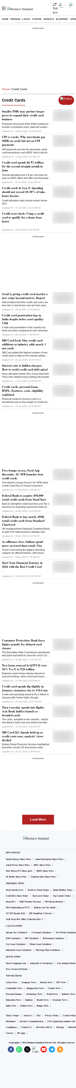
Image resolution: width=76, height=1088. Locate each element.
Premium (15, 19)
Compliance (11, 1027)
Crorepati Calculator (42, 932)
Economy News (60, 1000)
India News (11, 1005)
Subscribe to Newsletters (41, 963)
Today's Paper (12, 1015)
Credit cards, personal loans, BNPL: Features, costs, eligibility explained (22, 390)
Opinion (29, 1000)
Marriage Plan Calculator (48, 950)
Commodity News (14, 988)
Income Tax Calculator (16, 932)
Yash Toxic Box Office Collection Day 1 (24, 919)
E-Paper (37, 19)
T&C (38, 1015)
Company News (28, 982)
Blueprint (62, 19)
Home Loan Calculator (41, 944)
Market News (46, 982)
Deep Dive (10, 901)
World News (52, 994)
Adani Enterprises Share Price (49, 859)
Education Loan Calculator (19, 950)
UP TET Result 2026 (15, 913)
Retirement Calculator (53, 938)
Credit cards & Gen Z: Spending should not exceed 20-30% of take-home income (24, 192)
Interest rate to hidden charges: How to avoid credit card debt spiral (25, 367)
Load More (38, 819)
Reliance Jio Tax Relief (45, 907)
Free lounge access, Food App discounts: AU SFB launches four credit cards (22, 474)
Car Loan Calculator (16, 944)
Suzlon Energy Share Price (18, 859)
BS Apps (21, 1033)
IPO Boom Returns (54, 901)
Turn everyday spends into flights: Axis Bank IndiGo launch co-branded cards (23, 711)
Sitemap (60, 1027)
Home (5, 19)
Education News (13, 1000)
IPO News (61, 982)
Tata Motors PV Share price (19, 871)
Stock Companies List (16, 963)
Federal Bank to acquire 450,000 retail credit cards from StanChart (24, 497)
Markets (48, 19)
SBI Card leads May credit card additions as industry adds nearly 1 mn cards (24, 344)
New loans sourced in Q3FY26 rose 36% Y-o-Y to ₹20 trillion (24, 667)
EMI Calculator (13, 938)
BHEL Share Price (45, 871)
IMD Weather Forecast (30, 901)
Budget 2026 (43, 1005)
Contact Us (26, 1027)
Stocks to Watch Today (38, 890)
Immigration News (35, 988)
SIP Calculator (32, 938)
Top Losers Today (40, 895)
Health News (43, 1000)
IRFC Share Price (42, 865)
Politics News (26, 1005)
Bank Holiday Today (63, 890)
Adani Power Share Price (18, 865)
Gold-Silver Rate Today (17, 895)
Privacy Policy (52, 1015)
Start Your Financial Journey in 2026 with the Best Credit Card (22, 565)
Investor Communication (31, 1021)
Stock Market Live (14, 890)
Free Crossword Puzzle (16, 969)
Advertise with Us (44, 1027)
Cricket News (54, 988)
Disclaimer (11, 1021)
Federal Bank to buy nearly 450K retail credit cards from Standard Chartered (23, 520)
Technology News (34, 994)
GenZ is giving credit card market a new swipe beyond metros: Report (25, 296)
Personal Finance (14, 994)
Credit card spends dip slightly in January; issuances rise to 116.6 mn (25, 688)
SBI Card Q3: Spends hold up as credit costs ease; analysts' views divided (22, 736)
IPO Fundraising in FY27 (18, 907)
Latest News (11, 982)
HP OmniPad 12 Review (40, 913)
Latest (26, 19)
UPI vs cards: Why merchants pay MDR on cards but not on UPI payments (23, 141)
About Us (27, 1015)
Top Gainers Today (62, 895)
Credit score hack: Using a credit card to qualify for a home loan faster (23, 217)
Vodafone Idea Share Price (43, 876)
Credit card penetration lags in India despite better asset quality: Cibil (23, 319)
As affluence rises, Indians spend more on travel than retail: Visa (22, 544)
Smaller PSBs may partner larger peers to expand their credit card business (23, 115)
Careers (9, 1033)
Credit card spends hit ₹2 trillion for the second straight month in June (22, 166)
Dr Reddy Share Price (16, 876)
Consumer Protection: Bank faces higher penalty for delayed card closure (23, 644)
